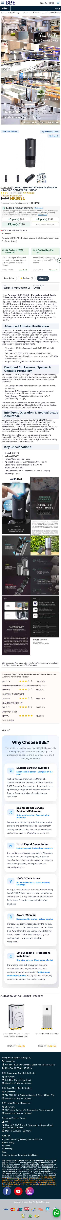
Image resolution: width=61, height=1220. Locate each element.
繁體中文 (5, 8)
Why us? (43, 278)
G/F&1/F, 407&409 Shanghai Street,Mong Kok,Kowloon (30, 1065)
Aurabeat (6, 187)
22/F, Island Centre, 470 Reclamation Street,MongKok (29, 1110)
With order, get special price (14, 230)
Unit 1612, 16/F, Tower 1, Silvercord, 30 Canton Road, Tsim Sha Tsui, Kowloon (28, 1126)
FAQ (4, 1152)
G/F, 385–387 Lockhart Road (18, 1080)
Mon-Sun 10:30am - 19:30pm (18, 1068)
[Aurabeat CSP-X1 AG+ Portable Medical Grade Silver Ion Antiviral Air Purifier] (30, 150)
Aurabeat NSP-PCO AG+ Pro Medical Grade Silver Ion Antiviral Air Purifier (16, 1035)
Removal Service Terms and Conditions (19, 1155)
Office (7, 1122)
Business (6, 1145)
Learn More (42, 215)
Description (9, 278)
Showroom (10, 1061)
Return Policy (8, 1142)
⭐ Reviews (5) (26, 278)
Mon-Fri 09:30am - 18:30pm (18, 1131)
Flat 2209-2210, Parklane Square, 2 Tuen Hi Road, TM (29, 1095)
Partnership (7, 1149)
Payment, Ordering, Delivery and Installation (22, 1139)
